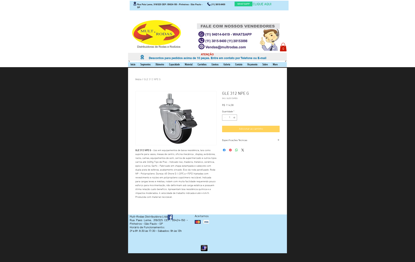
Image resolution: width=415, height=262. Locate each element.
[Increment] (234, 117)
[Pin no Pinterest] (230, 150)
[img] (198, 221)
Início (138, 79)
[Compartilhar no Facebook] (224, 150)
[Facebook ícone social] (170, 217)
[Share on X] (243, 150)
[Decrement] (225, 117)
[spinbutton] (229, 117)
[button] (283, 47)
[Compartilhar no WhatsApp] (236, 150)
